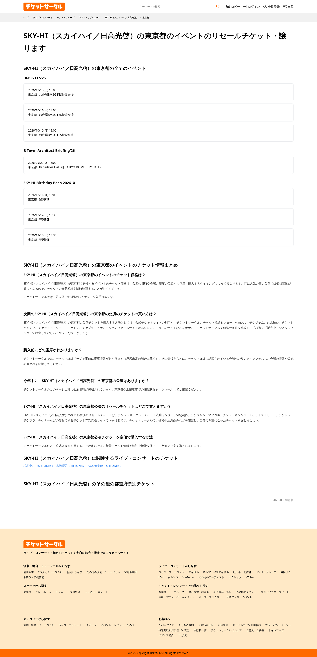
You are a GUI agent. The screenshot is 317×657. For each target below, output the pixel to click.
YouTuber (188, 577)
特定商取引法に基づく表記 (173, 630)
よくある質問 (186, 625)
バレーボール (43, 592)
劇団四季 (28, 572)
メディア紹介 (166, 635)
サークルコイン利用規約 (247, 625)
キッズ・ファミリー (210, 597)
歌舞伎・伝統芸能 (33, 577)
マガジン (183, 635)
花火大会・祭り (223, 592)
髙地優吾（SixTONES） (71, 466)
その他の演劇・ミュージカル (103, 572)
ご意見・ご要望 (255, 630)
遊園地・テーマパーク (171, 592)
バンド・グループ (266, 572)
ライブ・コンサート (70, 625)
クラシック (235, 577)
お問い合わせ (206, 625)
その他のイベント (246, 592)
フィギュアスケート (96, 592)
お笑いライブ (74, 572)
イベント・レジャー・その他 (117, 625)
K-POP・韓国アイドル (216, 572)
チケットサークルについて (226, 630)
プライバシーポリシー (278, 625)
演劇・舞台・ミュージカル (38, 625)
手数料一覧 (200, 630)
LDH (160, 577)
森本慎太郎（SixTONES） (105, 466)
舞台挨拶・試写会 (199, 592)
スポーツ (91, 625)
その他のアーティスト (211, 577)
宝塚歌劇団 (130, 572)
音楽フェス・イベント (239, 597)
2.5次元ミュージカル (50, 572)
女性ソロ (173, 577)
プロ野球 (75, 592)
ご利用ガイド (166, 625)
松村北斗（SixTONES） (38, 466)
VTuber (250, 577)
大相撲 (27, 592)
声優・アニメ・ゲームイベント (176, 597)
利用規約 (223, 625)
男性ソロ (285, 572)
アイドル (194, 572)
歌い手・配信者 (242, 572)
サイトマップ (276, 630)
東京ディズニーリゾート (275, 592)
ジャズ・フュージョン (171, 572)
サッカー (60, 592)
